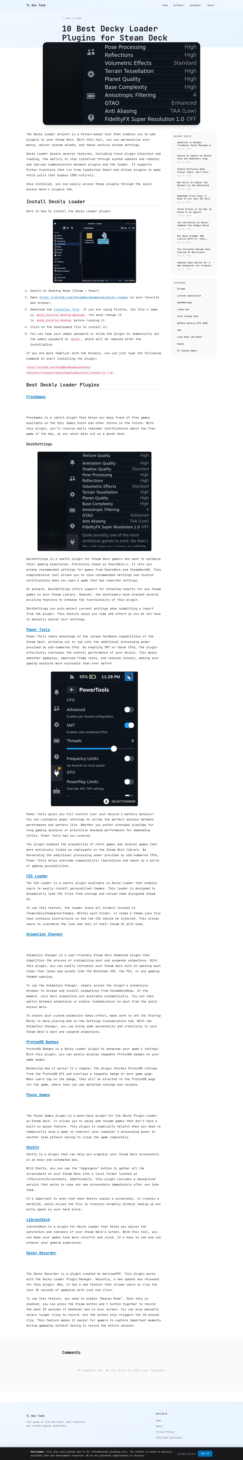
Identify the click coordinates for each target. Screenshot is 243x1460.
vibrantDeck (38, 1219)
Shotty (32, 1147)
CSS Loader (37, 876)
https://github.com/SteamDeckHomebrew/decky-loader (83, 297)
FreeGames (36, 396)
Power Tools (38, 629)
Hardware (196, 5)
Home (165, 5)
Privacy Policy (165, 1431)
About (210, 5)
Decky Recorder (41, 1252)
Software (179, 5)
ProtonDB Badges (42, 1041)
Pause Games (38, 1094)
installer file (66, 309)
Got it (205, 1453)
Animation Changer (44, 934)
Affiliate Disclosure (169, 1437)
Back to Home (73, 18)
